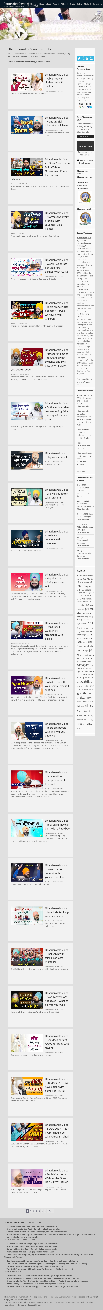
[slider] (89, 139)
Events (72, 4)
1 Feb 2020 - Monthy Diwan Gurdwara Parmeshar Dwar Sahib (84, 490)
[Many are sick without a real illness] (27, 133)
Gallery (79, 4)
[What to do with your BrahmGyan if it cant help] (27, 694)
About (48, 4)
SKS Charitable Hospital (65, 1269)
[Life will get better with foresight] (27, 505)
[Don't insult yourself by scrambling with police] (27, 638)
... (45, 1211)
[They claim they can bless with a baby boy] (27, 836)
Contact (96, 4)
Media (86, 4)
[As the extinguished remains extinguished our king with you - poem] (27, 419)
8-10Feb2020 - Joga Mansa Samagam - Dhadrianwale (85, 517)
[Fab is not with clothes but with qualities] (27, 90)
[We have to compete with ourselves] (27, 547)
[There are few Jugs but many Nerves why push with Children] (27, 318)
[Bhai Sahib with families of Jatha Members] (27, 965)
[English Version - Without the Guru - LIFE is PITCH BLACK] (27, 1186)
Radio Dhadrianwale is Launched (84, 445)
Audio (55, 4)
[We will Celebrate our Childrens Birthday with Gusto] (27, 275)
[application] (85, 136)
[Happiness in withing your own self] (27, 590)
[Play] (78, 137)
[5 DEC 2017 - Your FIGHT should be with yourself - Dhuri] (27, 1140)
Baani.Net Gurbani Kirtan (29, 1305)
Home (41, 4)
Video (63, 4)
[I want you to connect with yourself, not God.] (27, 881)
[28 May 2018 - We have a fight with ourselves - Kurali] (27, 1094)
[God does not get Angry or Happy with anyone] (27, 1051)
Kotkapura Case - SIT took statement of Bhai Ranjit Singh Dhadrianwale (85, 400)
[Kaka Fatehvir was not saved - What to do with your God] (27, 1008)
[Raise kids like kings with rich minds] (27, 924)
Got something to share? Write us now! (84, 382)
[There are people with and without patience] (27, 739)
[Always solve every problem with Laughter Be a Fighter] (27, 228)
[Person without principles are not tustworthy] (27, 788)
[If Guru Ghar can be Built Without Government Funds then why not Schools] (27, 175)
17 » (49, 1211)
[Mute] (87, 137)
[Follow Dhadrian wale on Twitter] (94, 1293)
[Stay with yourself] (27, 469)
